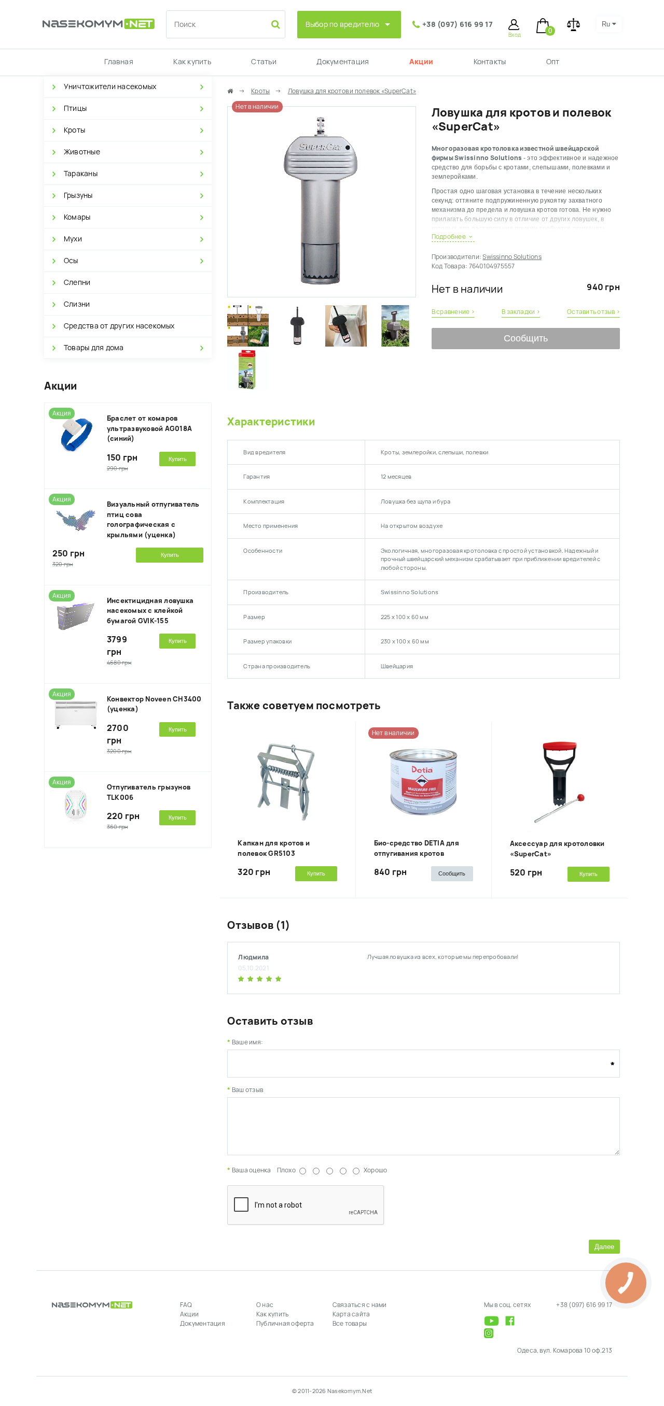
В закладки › (521, 312)
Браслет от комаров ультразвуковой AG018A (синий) (149, 428)
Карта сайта (351, 1314)
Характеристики (270, 421)
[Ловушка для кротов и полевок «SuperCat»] (321, 292)
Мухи (73, 238)
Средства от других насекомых (119, 326)
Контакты (490, 61)
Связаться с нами (360, 1305)
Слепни (77, 282)
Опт (553, 61)
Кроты (74, 130)
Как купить (192, 61)
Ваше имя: (247, 1042)
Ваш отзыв (247, 1090)
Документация (342, 61)
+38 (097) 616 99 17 (457, 24)
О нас (264, 1305)
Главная (118, 61)
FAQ (186, 1305)
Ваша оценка (251, 1170)
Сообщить (526, 338)
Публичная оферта (285, 1323)
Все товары (350, 1323)
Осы (71, 260)
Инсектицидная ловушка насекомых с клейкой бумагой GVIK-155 (150, 610)
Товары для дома (94, 347)
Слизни (77, 304)
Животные (82, 151)
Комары (77, 217)
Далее (604, 1247)
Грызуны (78, 195)
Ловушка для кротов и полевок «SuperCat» (352, 91)
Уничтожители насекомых (110, 86)
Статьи (263, 61)
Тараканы (81, 173)
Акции (421, 61)
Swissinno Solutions (512, 257)
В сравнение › (453, 312)
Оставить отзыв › (593, 312)
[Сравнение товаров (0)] (573, 24)
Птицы (75, 108)
